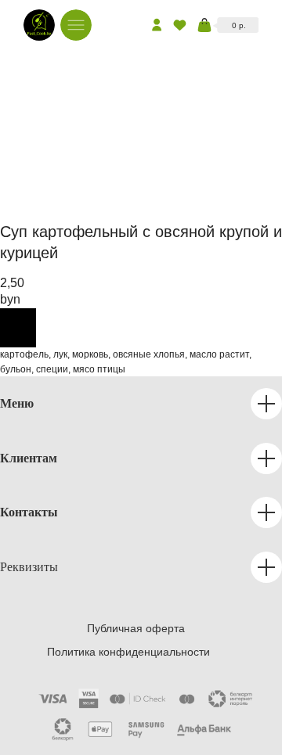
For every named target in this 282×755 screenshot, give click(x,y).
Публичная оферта (136, 628)
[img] (39, 25)
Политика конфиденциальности (128, 651)
